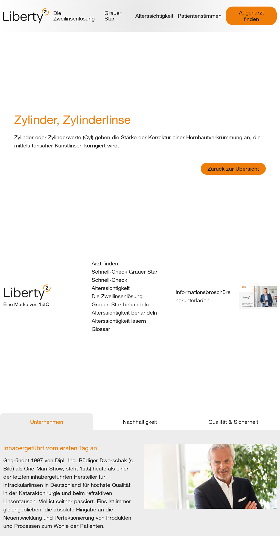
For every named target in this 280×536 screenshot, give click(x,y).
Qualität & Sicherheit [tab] (233, 422)
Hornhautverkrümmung (214, 137)
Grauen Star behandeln (120, 304)
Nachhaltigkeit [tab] (140, 422)
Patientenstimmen (199, 16)
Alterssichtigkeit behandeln (124, 312)
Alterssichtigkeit (154, 16)
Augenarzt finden (251, 15)
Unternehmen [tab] (46, 422)
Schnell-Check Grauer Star (125, 271)
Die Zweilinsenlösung (74, 15)
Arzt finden (105, 263)
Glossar (101, 329)
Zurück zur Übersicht (233, 168)
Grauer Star (112, 15)
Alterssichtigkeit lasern (119, 321)
